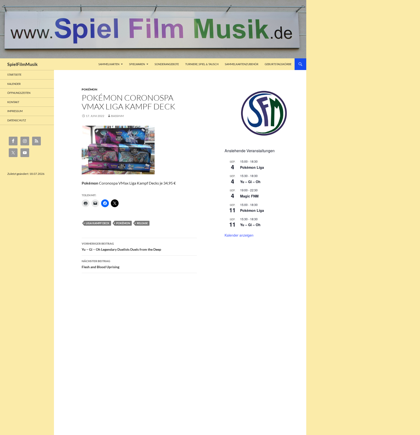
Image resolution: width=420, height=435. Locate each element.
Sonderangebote (167, 64)
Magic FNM (249, 196)
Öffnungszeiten (18, 92)
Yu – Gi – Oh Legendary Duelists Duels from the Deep (121, 246)
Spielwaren (137, 64)
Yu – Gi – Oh (250, 181)
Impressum (15, 111)
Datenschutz (16, 120)
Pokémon (89, 89)
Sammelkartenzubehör (241, 64)
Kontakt (13, 102)
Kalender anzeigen (239, 235)
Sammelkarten (108, 64)
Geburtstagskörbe (278, 64)
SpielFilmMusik (22, 64)
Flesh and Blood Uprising (100, 264)
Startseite (14, 74)
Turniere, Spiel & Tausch (202, 64)
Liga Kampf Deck (97, 223)
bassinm (117, 116)
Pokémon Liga (252, 167)
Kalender (14, 83)
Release (142, 223)
